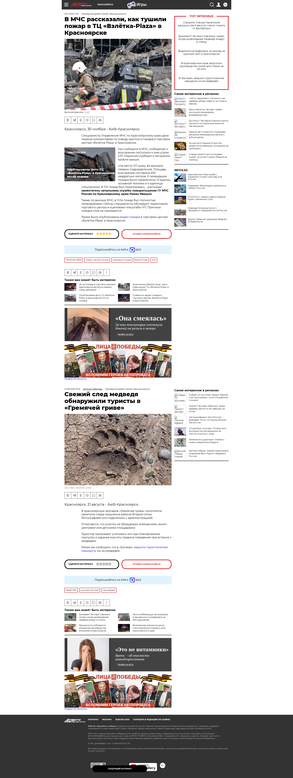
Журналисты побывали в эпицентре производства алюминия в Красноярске (92, 628)
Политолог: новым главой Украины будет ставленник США (207, 198)
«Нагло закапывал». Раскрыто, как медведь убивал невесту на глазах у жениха (208, 101)
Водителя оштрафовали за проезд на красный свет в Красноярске (201, 52)
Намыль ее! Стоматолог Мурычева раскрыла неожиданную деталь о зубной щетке (207, 135)
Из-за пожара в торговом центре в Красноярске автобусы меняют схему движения (97, 287)
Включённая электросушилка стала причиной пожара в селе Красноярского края (149, 628)
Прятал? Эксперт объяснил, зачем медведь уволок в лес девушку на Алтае (207, 409)
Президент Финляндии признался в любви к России (207, 187)
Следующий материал (120, 769)
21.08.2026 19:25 (72, 389)
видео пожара (130, 217)
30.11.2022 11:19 (71, 14)
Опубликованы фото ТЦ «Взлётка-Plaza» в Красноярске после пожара (97, 298)
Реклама (107, 719)
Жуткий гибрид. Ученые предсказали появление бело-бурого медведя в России (208, 453)
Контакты (93, 719)
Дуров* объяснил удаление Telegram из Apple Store (207, 220)
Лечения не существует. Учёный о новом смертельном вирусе (206, 441)
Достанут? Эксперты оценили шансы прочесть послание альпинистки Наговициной (208, 123)
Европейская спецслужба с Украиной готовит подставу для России (205, 176)
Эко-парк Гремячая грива (77, 487)
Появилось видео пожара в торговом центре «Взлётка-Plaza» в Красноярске (150, 298)
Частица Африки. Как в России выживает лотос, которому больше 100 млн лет (207, 420)
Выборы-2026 (122, 719)
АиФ (87, 112)
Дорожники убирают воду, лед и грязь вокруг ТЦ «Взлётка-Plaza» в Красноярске (151, 287)
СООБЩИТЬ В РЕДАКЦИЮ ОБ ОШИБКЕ (151, 719)
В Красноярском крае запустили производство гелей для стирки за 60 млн (201, 66)
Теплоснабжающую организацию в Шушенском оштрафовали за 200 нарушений (150, 617)
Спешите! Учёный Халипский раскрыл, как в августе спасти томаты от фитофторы (201, 25)
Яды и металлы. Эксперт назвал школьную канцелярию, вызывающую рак (205, 112)
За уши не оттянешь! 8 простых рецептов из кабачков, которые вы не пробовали (208, 146)
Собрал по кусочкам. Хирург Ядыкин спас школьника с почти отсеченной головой (208, 397)
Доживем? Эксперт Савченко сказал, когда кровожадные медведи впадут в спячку (201, 39)
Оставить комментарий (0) (147, 234)
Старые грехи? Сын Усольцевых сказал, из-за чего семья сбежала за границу (208, 157)
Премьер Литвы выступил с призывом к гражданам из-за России (207, 209)
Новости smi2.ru (75, 378)
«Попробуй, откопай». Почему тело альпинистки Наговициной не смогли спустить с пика (207, 431)
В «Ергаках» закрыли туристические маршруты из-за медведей (201, 80)
